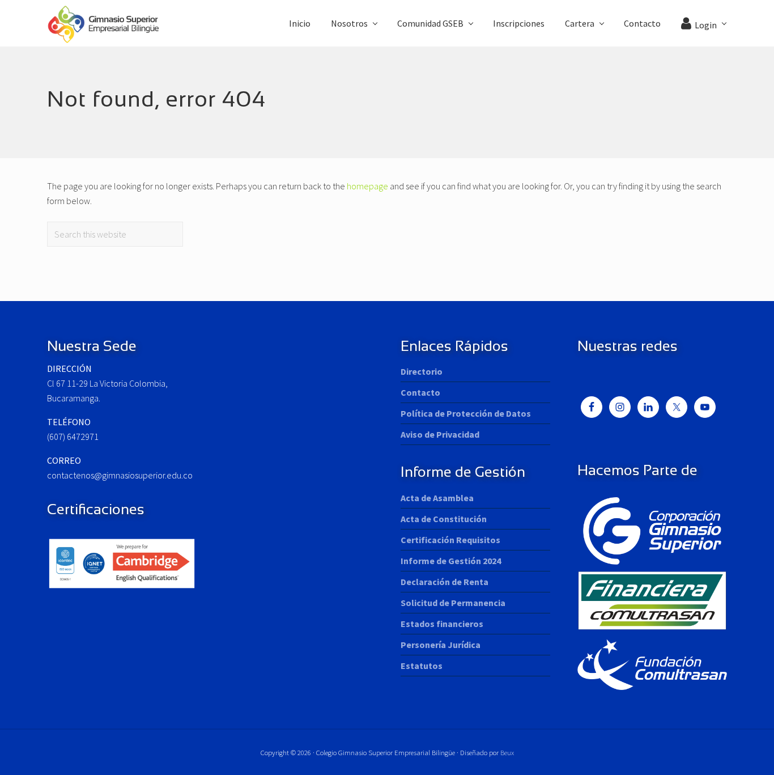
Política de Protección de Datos (466, 413)
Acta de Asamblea (437, 497)
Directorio (422, 371)
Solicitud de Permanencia (453, 602)
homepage (367, 186)
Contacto (420, 392)
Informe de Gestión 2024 (451, 560)
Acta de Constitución (444, 518)
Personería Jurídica (440, 644)
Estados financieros (442, 623)
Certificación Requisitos (450, 539)
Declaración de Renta (444, 581)
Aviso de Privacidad (440, 434)
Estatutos (422, 665)
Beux (507, 752)
